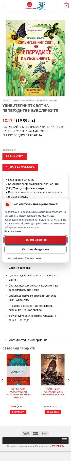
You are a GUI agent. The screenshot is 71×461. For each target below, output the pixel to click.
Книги (6, 100)
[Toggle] (5, 340)
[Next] (68, 386)
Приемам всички (35, 239)
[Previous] (2, 386)
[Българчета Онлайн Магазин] (35, 6)
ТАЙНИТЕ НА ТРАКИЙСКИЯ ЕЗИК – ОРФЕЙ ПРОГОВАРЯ (53, 391)
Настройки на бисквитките (24, 258)
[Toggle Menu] (64, 440)
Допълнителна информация (28, 340)
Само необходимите (35, 249)
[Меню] (4, 6)
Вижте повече (12, 231)
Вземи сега (15, 156)
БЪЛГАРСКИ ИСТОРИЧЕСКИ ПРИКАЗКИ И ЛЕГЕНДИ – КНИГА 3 (18, 393)
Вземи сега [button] (53, 412)
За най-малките (47, 100)
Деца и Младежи (23, 100)
